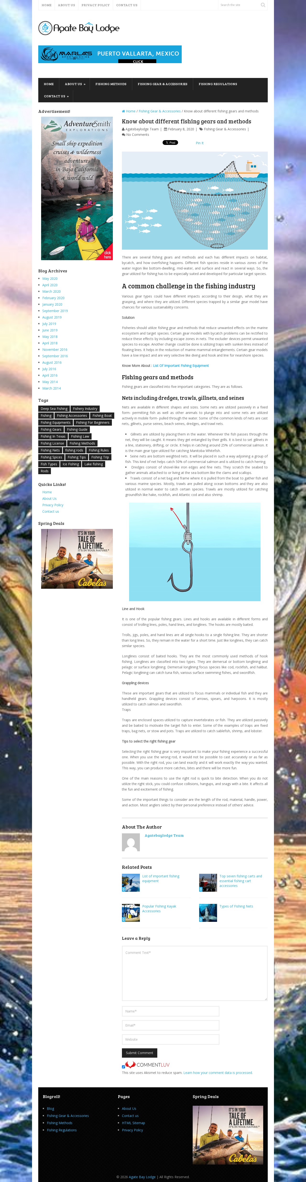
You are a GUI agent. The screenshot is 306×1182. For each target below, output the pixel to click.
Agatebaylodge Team (142, 129)
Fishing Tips (77, 457)
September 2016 (55, 356)
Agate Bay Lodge (142, 1177)
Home (46, 5)
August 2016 (52, 362)
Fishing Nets (50, 450)
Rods (45, 471)
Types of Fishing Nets (236, 906)
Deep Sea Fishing (54, 408)
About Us (66, 5)
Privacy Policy (96, 5)
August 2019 (52, 317)
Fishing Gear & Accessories (162, 84)
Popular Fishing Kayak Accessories (159, 908)
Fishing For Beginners (92, 422)
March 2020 (51, 291)
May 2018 (50, 336)
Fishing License (52, 443)
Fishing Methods (110, 84)
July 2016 (49, 369)
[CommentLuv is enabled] (147, 1067)
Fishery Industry (85, 408)
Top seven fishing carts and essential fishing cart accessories (240, 881)
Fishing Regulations (218, 84)
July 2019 (49, 323)
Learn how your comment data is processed (217, 1072)
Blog (50, 1108)
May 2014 (50, 381)
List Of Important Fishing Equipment (181, 365)
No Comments (137, 134)
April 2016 (50, 375)
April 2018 (50, 343)
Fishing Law (80, 436)
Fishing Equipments (56, 422)
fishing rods (74, 450)
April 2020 (50, 285)
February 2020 (53, 298)
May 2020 (50, 278)
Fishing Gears (51, 429)
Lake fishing (93, 464)
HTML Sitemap (133, 1123)
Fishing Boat (102, 415)
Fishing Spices (51, 457)
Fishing (46, 415)
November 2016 (54, 349)
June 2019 (50, 330)
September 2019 (55, 310)
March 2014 (51, 388)
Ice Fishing (71, 464)
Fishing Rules (99, 450)
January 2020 (52, 304)
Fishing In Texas (53, 436)
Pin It (200, 143)
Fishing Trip (100, 457)
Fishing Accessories (72, 415)
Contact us (126, 5)
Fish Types (49, 464)
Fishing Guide (77, 429)
